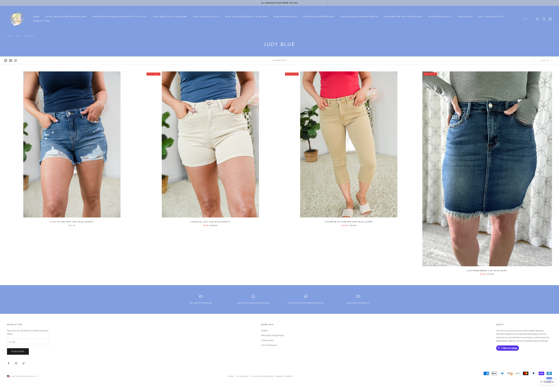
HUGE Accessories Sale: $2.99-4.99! (246, 16)
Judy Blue (28, 36)
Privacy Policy (267, 340)
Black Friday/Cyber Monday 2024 (66, 16)
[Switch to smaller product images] (10, 60)
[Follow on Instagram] (16, 363)
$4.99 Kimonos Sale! (285, 16)
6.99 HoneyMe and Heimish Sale (403, 16)
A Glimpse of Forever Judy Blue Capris (349, 222)
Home (36, 16)
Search (264, 330)
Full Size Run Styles (491, 16)
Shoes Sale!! (465, 16)
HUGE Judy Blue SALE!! (206, 16)
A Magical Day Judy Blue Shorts (210, 222)
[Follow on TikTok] (23, 363)
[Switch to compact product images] (15, 60)
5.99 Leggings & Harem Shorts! (359, 16)
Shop (18, 36)
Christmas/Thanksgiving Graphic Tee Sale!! (119, 16)
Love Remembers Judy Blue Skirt (487, 271)
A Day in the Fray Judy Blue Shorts (71, 222)
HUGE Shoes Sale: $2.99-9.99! (170, 16)
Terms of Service (269, 345)
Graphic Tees (41, 21)
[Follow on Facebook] (8, 363)
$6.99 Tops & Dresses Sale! (319, 16)
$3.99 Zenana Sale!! (440, 16)
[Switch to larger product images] (5, 60)
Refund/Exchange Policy (272, 335)
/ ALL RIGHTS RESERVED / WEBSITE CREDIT (271, 376)
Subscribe (18, 351)
